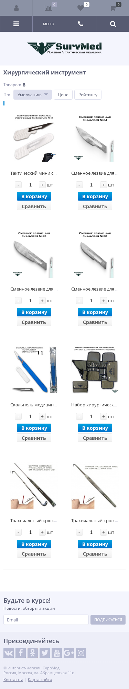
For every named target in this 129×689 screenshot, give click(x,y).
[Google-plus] (69, 653)
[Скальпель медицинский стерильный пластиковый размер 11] (34, 369)
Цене (63, 95)
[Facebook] (20, 653)
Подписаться (108, 619)
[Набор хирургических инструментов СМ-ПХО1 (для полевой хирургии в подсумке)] (95, 369)
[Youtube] (57, 653)
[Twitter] (45, 653)
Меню (48, 23)
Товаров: (12, 85)
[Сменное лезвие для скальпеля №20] (95, 254)
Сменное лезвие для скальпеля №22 (48, 289)
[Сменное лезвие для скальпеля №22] (34, 254)
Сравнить (34, 206)
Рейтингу (87, 95)
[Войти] (16, 8)
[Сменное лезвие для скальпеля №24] (95, 138)
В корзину (34, 196)
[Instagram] (81, 653)
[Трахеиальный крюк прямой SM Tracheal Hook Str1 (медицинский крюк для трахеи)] (95, 486)
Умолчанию (30, 95)
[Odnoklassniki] (33, 653)
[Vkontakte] (8, 653)
